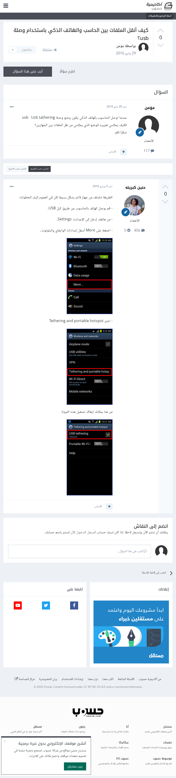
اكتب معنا (107, 679)
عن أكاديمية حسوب (150, 679)
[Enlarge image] (90, 277)
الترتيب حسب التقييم (39, 169)
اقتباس (112, 151)
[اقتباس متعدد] (123, 152)
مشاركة (48, 50)
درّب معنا (93, 679)
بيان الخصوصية (48, 679)
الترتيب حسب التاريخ (17, 169)
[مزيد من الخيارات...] (11, 107)
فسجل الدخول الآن (83, 532)
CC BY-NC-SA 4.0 (94, 687)
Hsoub (48, 687)
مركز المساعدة (26, 679)
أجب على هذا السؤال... (130, 551)
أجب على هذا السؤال (28, 71)
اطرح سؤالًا (67, 71)
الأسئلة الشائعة (126, 679)
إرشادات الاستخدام (72, 679)
